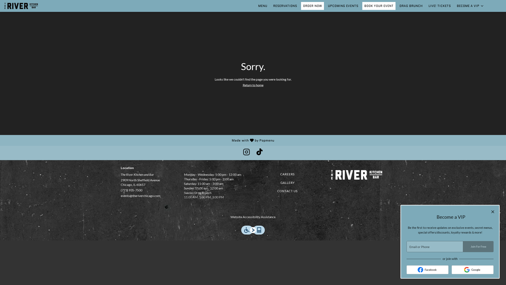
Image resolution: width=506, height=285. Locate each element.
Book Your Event (379, 6)
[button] (470, 6)
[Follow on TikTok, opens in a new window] (259, 153)
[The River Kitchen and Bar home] (21, 6)
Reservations (285, 6)
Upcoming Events (343, 6)
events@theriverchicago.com (140, 196)
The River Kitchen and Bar (356, 175)
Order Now (312, 6)
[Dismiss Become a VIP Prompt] (493, 212)
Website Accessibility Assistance (253, 217)
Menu (262, 6)
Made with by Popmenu (138, 140)
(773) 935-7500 (131, 190)
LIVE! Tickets (440, 6)
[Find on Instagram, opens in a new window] (246, 153)
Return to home (253, 85)
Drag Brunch (411, 6)
